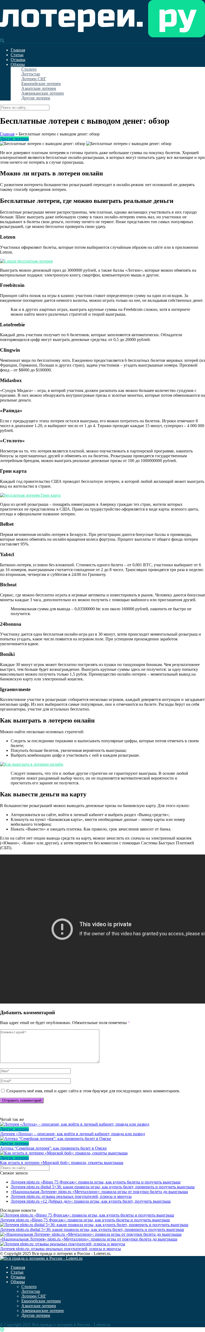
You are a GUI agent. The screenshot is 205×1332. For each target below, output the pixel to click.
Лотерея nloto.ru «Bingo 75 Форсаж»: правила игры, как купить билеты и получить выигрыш (95, 1182)
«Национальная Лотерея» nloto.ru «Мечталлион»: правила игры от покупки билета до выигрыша (99, 1191)
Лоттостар (30, 74)
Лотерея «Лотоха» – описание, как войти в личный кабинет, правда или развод (72, 1134)
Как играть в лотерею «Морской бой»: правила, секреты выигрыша (61, 1162)
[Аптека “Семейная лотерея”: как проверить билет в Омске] (102, 1138)
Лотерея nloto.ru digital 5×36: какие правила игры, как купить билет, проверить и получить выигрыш (103, 1187)
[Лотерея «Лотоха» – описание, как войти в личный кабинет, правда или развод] (102, 1124)
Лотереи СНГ (33, 79)
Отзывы (18, 59)
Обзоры (18, 64)
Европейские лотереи (41, 83)
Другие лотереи (35, 98)
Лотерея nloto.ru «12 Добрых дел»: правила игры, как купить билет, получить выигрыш (91, 1201)
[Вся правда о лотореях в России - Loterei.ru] (102, 36)
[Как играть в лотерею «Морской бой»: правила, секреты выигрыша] (102, 1153)
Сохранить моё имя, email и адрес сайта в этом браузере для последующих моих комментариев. (93, 1091)
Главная (18, 50)
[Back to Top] (2, 1329)
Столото (29, 69)
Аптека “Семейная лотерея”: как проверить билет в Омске (53, 1148)
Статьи (17, 55)
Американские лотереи (42, 93)
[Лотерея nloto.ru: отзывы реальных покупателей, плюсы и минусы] (62, 1244)
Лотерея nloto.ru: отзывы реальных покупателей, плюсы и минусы (71, 1196)
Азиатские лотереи (38, 88)
